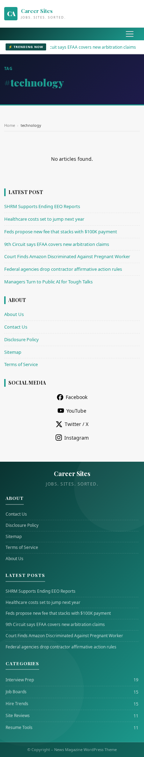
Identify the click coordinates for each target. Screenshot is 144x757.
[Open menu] (129, 34)
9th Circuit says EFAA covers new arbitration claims (79, 47)
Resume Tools (19, 727)
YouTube (76, 410)
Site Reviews (18, 715)
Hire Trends (17, 704)
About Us (14, 314)
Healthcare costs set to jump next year (44, 219)
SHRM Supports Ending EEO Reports (42, 206)
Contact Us (15, 327)
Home (9, 125)
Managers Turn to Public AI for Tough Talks (48, 281)
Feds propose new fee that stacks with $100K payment (60, 231)
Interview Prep (20, 680)
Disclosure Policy (21, 339)
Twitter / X (76, 424)
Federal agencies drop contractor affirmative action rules (63, 269)
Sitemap (12, 352)
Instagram (76, 437)
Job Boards (16, 692)
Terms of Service (21, 364)
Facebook (76, 397)
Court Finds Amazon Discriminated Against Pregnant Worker (67, 256)
